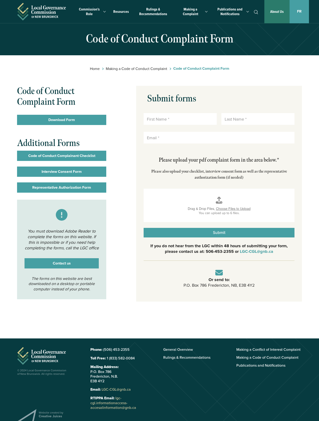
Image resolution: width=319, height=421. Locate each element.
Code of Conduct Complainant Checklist (61, 155)
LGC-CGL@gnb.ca (256, 251)
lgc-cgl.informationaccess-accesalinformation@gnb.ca (113, 402)
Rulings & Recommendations (153, 11)
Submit (219, 232)
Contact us (62, 263)
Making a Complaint (190, 11)
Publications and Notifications (229, 11)
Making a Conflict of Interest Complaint (268, 349)
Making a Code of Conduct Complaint (136, 68)
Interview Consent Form (62, 171)
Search (256, 12)
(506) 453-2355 (116, 349)
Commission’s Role (89, 11)
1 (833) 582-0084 (121, 358)
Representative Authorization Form (61, 187)
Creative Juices (50, 416)
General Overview (178, 349)
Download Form (61, 119)
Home (95, 68)
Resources (121, 11)
